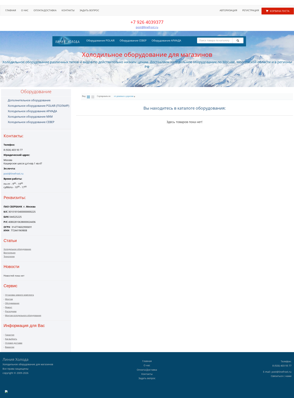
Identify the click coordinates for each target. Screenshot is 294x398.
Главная (10, 10)
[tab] (38, 100)
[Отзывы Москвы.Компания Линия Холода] (6, 391)
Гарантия (9, 335)
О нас (24, 10)
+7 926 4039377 (147, 22)
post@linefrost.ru (147, 27)
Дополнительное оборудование (29, 100)
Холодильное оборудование (17, 249)
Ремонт (8, 307)
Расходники (11, 311)
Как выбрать (11, 339)
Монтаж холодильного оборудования (23, 315)
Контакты (68, 10)
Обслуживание (12, 303)
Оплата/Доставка (45, 10)
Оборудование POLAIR (100, 40)
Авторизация (228, 10)
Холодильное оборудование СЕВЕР (31, 122)
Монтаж (9, 299)
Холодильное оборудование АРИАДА (32, 111)
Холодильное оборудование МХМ (30, 116)
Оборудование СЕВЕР (133, 40)
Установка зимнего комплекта (19, 295)
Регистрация (250, 10)
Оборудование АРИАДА (166, 40)
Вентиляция (9, 253)
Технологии (9, 256)
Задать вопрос (89, 10)
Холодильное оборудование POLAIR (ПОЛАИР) (38, 106)
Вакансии (9, 347)
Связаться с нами (281, 376)
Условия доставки (13, 343)
